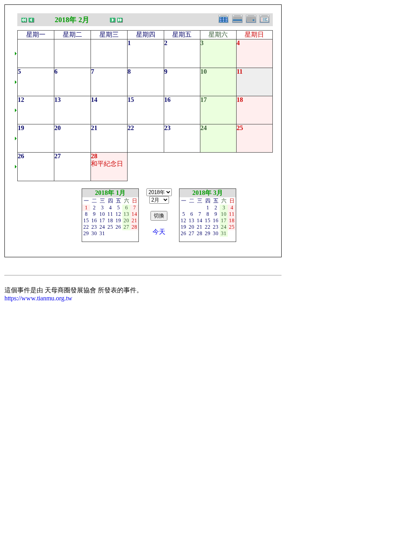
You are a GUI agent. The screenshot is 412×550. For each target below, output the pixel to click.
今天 (158, 231)
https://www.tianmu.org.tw (38, 298)
